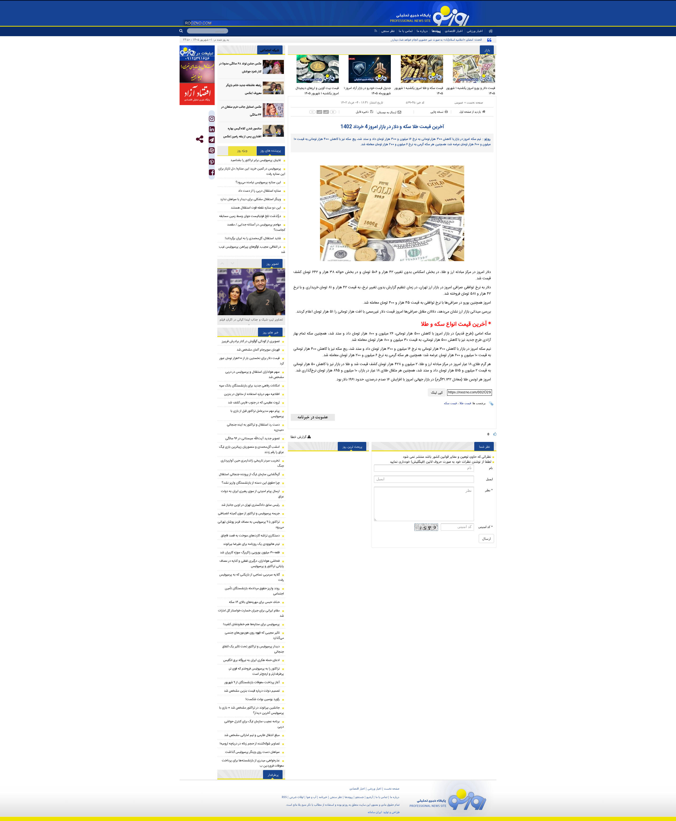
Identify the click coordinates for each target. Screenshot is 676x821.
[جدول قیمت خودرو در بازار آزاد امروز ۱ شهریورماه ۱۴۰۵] (366, 69)
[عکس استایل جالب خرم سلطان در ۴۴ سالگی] (273, 110)
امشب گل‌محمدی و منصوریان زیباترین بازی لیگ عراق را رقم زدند (251, 449)
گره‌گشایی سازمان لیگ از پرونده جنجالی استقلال (249, 474)
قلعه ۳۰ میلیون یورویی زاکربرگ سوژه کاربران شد (250, 552)
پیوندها (436, 31)
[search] (183, 31)
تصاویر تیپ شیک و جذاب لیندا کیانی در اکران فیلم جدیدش (251, 322)
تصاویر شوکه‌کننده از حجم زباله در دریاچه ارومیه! (250, 743)
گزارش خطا (298, 436)
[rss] (375, 30)
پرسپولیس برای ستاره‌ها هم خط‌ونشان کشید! (251, 624)
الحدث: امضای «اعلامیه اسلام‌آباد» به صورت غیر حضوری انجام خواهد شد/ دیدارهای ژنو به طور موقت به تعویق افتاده (417, 39)
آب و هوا (311, 797)
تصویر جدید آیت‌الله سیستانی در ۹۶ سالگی (252, 438)
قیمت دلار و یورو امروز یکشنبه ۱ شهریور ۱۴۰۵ (470, 91)
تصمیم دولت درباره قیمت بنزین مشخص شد (252, 690)
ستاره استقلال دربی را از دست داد (259, 191)
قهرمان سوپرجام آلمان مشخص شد (258, 349)
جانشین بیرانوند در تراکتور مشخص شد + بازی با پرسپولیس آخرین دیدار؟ (251, 710)
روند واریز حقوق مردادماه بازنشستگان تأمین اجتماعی (254, 591)
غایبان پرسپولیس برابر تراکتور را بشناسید (256, 160)
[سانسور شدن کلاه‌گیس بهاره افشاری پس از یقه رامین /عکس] (273, 132)
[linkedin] (212, 130)
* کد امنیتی (485, 527)
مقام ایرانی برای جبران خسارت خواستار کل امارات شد (251, 613)
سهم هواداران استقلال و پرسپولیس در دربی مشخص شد (254, 374)
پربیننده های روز (271, 150)
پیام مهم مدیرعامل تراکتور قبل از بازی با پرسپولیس (257, 413)
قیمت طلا (465, 403)
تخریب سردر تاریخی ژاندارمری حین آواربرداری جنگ (252, 463)
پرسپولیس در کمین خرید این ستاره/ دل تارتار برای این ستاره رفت (251, 171)
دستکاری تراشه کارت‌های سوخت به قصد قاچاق (250, 535)
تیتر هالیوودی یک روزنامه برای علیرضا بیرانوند (251, 544)
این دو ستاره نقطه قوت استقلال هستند (256, 207)
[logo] (448, 798)
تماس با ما (405, 31)
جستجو (359, 797)
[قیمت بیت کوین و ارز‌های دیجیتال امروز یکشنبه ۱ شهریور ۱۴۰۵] (314, 69)
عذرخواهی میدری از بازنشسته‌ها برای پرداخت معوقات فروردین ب (253, 763)
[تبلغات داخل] (197, 53)
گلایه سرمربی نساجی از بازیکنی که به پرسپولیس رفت (251, 577)
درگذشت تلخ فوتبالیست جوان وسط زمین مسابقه (250, 216)
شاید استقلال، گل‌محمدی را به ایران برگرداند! (253, 238)
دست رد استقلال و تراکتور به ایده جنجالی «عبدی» (255, 427)
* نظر (489, 490)
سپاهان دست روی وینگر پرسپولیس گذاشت (252, 752)
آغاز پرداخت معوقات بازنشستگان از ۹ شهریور (252, 682)
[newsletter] (313, 417)
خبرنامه (323, 797)
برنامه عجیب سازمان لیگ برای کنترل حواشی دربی (254, 724)
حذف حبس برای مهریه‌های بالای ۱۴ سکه (254, 602)
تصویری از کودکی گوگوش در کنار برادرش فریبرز (251, 341)
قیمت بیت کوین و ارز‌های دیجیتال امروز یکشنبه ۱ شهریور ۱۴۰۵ (317, 91)
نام (491, 468)
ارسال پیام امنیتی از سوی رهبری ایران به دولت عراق (252, 494)
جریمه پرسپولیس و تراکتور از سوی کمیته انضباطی (249, 513)
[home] (489, 31)
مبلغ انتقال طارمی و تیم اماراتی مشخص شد (252, 735)
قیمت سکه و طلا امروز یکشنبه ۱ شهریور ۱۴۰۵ (419, 91)
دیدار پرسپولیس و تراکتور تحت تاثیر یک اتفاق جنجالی (253, 649)
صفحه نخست (475, 102)
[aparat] (212, 150)
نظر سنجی (388, 31)
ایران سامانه (375, 812)
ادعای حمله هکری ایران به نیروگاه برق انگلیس (251, 660)
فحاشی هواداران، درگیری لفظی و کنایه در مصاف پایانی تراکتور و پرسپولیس (251, 563)
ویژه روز (242, 150)
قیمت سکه (450, 403)
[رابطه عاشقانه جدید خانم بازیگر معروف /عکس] (273, 89)
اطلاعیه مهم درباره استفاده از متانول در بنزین (252, 394)
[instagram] (212, 119)
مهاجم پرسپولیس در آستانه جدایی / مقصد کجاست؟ (256, 227)
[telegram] (212, 139)
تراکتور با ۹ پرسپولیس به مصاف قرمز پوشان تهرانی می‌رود (251, 524)
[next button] (222, 263)
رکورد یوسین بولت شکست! (263, 699)
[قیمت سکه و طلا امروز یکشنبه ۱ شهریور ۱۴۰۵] (418, 69)
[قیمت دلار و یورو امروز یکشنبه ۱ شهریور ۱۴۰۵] (470, 69)
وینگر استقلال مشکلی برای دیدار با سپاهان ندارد (250, 199)
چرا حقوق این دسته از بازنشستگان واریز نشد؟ (251, 482)
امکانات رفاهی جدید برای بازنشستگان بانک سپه (249, 385)
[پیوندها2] (197, 72)
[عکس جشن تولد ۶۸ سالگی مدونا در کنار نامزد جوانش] (273, 67)
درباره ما (422, 31)
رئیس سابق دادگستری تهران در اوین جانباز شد (250, 505)
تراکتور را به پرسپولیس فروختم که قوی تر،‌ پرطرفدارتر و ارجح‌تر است (256, 671)
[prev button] (233, 263)
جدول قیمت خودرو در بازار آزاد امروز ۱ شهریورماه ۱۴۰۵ (367, 91)
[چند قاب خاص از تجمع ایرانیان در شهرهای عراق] (251, 292)
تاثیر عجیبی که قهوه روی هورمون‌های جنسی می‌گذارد (254, 635)
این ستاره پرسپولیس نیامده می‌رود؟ (258, 182)
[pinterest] (212, 163)
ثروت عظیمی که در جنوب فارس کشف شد (254, 402)
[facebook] (212, 173)
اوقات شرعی (296, 797)
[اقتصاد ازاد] (197, 94)
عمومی (458, 102)
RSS (284, 797)
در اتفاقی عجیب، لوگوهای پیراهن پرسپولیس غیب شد (252, 249)
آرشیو (370, 797)
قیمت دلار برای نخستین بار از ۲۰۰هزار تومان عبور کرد (251, 361)
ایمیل (489, 479)
